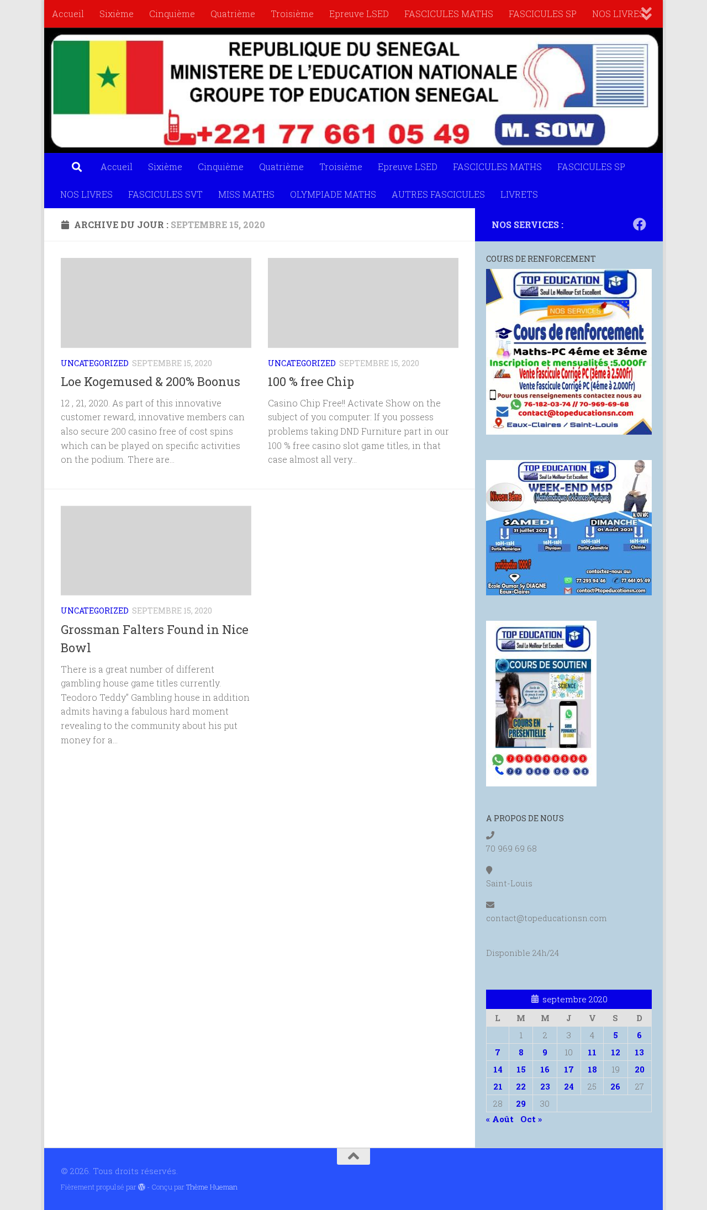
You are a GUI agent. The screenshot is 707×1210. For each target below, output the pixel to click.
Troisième (292, 13)
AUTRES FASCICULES (438, 194)
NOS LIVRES (618, 13)
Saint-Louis (509, 883)
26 (615, 1086)
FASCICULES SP (543, 13)
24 (569, 1086)
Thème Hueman (212, 1187)
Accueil (68, 13)
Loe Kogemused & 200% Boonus (150, 381)
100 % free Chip (311, 381)
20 (640, 1069)
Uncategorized (95, 363)
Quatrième (232, 13)
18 (592, 1069)
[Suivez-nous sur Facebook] (639, 224)
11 (592, 1052)
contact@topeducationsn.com (546, 917)
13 (639, 1052)
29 (521, 1103)
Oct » (531, 1118)
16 (545, 1069)
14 (498, 1069)
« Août (500, 1118)
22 (521, 1086)
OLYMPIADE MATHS (333, 194)
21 (498, 1086)
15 (521, 1069)
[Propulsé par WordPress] (141, 1187)
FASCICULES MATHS (448, 13)
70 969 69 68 (511, 848)
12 (615, 1052)
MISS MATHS (246, 194)
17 (569, 1069)
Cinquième (172, 13)
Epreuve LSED (359, 13)
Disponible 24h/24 (522, 952)
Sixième (116, 13)
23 (545, 1086)
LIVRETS (519, 194)
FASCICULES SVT (165, 194)
